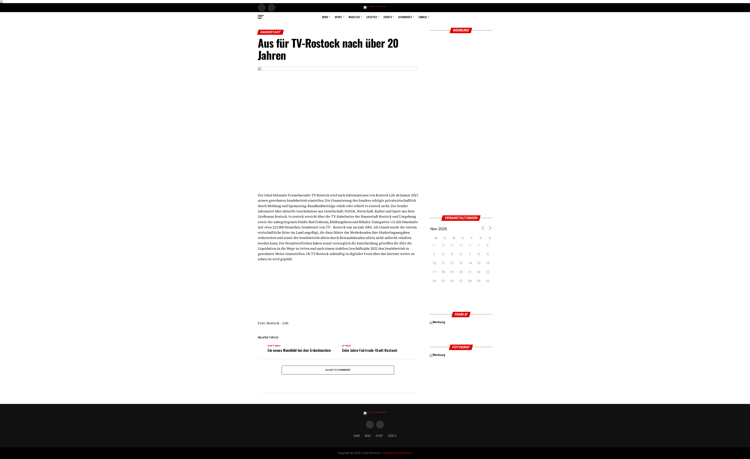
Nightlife (354, 17)
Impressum (388, 453)
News (325, 17)
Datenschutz (404, 453)
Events (388, 17)
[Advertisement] (338, 293)
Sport (338, 17)
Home (357, 436)
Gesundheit (405, 17)
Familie (423, 17)
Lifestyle (371, 17)
